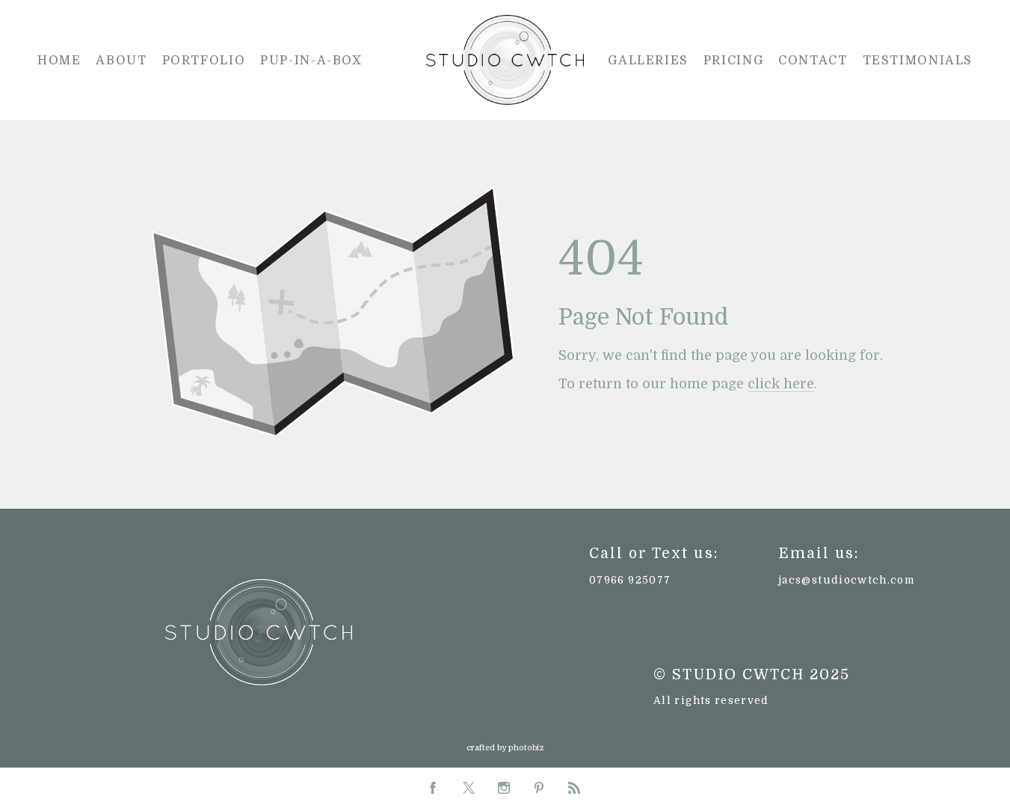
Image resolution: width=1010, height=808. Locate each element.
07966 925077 (630, 580)
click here (781, 383)
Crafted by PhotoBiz (505, 748)
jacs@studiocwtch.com (846, 580)
